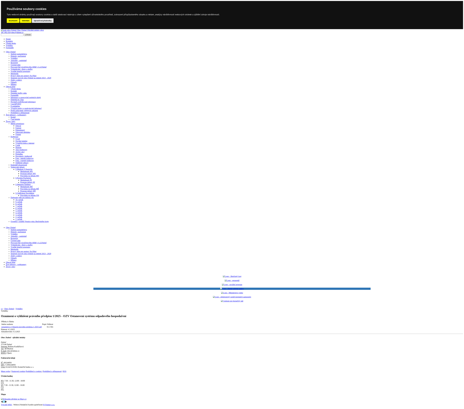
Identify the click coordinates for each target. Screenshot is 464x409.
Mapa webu (5, 371)
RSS (64, 371)
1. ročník (18, 219)
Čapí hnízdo (15, 119)
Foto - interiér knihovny (24, 158)
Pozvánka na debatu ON (29, 195)
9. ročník (18, 202)
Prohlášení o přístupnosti (20, 113)
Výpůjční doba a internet (24, 143)
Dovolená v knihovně (23, 156)
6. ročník (18, 208)
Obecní (18, 126)
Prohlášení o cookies (34, 371)
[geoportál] (232, 280)
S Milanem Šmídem (23, 184)
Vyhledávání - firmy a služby (22, 69)
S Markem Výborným (23, 169)
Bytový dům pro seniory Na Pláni (23, 76)
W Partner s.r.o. (49, 405)
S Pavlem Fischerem (23, 178)
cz (2, 309)
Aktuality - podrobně (19, 60)
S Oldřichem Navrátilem (24, 193)
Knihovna (14, 137)
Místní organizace (17, 124)
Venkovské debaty (18, 167)
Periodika (19, 154)
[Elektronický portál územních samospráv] (232, 297)
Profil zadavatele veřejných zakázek (24, 111)
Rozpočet (14, 63)
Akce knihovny (21, 150)
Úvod (17, 139)
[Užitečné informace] (232, 301)
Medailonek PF (26, 180)
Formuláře (10, 48)
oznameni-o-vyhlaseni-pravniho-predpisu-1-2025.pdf (21, 327)
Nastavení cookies (18, 371)
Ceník (17, 145)
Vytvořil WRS (6, 405)
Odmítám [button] (25, 21)
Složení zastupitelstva (19, 54)
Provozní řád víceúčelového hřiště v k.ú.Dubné (29, 67)
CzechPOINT (16, 104)
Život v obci (10, 267)
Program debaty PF (27, 182)
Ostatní (18, 134)
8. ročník (18, 204)
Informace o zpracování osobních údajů (26, 97)
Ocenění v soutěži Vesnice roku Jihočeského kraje (30, 221)
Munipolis (14, 74)
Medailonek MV (26, 171)
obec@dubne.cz (17, 32)
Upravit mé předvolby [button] (43, 21)
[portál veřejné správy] (232, 289)
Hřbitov (14, 84)
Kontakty (9, 41)
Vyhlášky (9, 45)
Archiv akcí (19, 152)
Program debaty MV (28, 174)
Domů (8, 39)
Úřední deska (11, 43)
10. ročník (19, 200)
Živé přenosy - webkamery (16, 264)
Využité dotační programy (20, 71)
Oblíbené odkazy (22, 163)
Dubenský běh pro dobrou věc (22, 198)
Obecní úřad (10, 262)
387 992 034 (6, 32)
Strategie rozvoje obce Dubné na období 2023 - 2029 (31, 78)
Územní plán (15, 65)
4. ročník (18, 213)
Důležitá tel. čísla (17, 100)
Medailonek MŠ (26, 187)
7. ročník (18, 206)
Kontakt (14, 91)
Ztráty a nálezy (16, 80)
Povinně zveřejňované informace (23, 102)
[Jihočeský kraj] (232, 276)
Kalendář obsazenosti (19, 165)
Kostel (13, 117)
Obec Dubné (11, 227)
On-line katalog (21, 141)
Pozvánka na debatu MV (29, 176)
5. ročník (18, 211)
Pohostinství (20, 130)
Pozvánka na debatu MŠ (29, 189)
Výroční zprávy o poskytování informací (26, 108)
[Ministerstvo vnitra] (232, 293)
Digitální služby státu (19, 93)
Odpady (14, 82)
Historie (18, 147)
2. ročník (18, 217)
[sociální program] (232, 285)
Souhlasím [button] (13, 21)
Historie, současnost (18, 56)
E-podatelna (15, 106)
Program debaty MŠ (28, 191)
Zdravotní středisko (22, 132)
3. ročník (18, 215)
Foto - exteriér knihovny (24, 161)
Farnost (18, 128)
